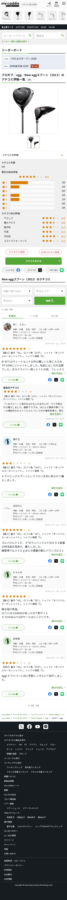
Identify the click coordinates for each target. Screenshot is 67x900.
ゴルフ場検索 (10, 799)
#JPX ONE (20, 27)
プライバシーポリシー (14, 865)
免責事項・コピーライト (15, 860)
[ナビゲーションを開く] (63, 4)
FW (20, 744)
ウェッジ (43, 744)
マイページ (9, 840)
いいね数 (33, 315)
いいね (11, 379)
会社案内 (8, 874)
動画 (6, 790)
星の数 (54, 315)
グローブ (23, 753)
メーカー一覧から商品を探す (14, 41)
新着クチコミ (10, 776)
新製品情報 (9, 780)
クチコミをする (33, 261)
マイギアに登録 (17, 252)
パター (53, 744)
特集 (6, 849)
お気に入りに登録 (50, 252)
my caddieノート (11, 785)
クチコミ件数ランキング (41, 771)
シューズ (40, 749)
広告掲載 (8, 878)
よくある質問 (10, 835)
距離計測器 (11, 753)
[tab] (12, 315)
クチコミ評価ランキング (17, 771)
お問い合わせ (10, 853)
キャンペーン (10, 844)
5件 (29, 79)
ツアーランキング (30, 808)
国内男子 (31, 817)
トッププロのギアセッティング (48, 826)
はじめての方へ (11, 830)
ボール (10, 749)
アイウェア (51, 749)
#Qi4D (43, 27)
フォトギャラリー (25, 826)
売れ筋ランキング (32, 767)
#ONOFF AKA (32, 27)
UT (25, 744)
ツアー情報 (9, 803)
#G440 (52, 27)
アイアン (33, 744)
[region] (33, 17)
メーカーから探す (12, 758)
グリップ (29, 749)
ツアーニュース (13, 808)
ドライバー (11, 744)
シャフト (19, 749)
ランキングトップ (14, 767)
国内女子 (42, 817)
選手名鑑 (10, 826)
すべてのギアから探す (13, 735)
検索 (50, 301)
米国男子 (10, 817)
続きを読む (57, 373)
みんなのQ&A (10, 794)
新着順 (12, 315)
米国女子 (21, 817)
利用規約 (8, 869)
